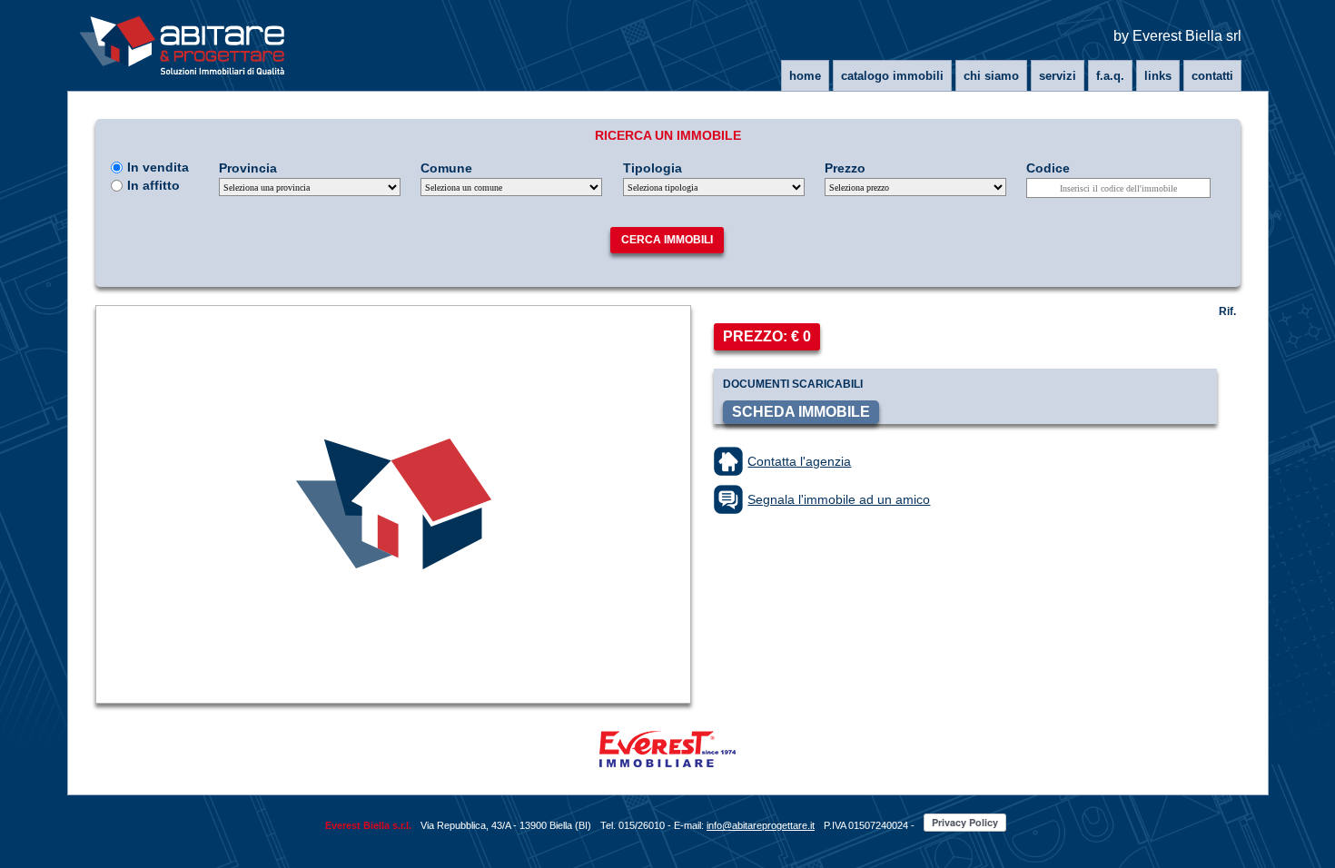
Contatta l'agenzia (799, 461)
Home (805, 76)
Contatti (1212, 76)
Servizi (1057, 76)
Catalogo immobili (892, 76)
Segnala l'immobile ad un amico (838, 499)
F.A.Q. (1110, 76)
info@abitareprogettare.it (761, 825)
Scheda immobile (801, 411)
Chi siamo (991, 76)
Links (1158, 76)
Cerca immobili (667, 239)
